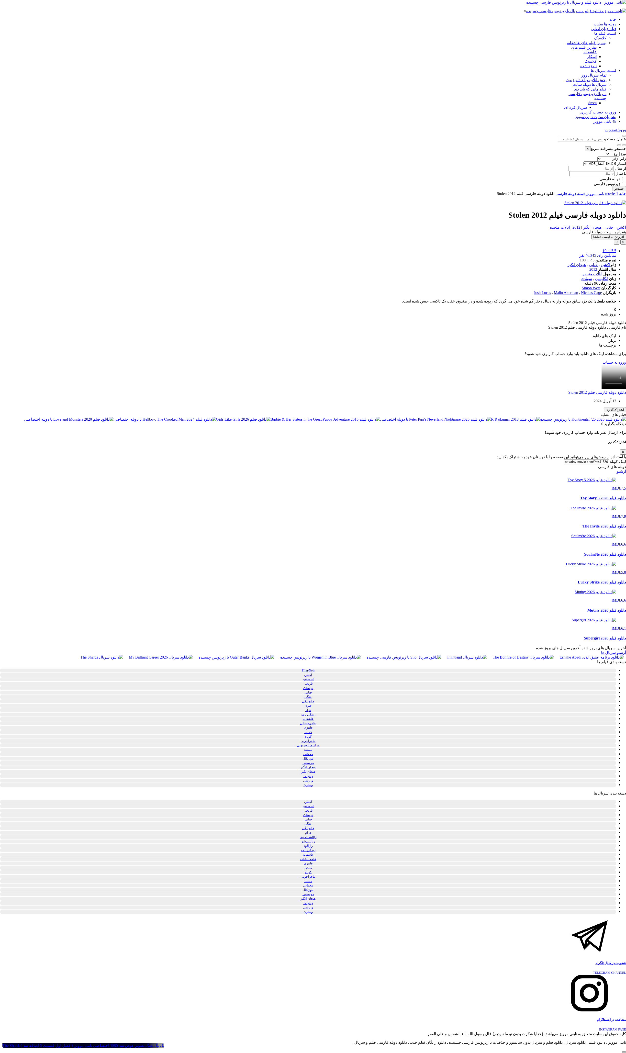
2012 (576, 227)
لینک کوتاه (618, 461)
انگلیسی (601, 279)
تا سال (620, 173)
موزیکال (308, 758)
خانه (612, 19)
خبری (308, 705)
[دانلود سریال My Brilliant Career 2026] (160, 657)
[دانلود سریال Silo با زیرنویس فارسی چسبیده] (404, 657)
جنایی (609, 227)
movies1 (611, 193)
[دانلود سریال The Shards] (101, 657)
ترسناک (308, 688)
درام (308, 710)
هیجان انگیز (592, 227)
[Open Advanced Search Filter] (624, 145)
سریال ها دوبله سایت (589, 84)
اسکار (592, 57)
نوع (623, 154)
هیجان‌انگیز (308, 771)
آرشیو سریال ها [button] (613, 652)
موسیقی (308, 763)
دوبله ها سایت (605, 24)
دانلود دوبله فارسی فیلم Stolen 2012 (597, 392)
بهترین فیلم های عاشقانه (586, 43)
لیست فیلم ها (605, 33)
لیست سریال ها (603, 70)
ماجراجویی (308, 741)
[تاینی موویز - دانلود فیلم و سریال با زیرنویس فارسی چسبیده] (576, 2)
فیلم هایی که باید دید (590, 89)
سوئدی (586, 279)
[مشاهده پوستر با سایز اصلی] (595, 203)
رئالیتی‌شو (308, 841)
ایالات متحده (560, 227)
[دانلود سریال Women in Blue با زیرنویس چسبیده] (320, 657)
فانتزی (308, 727)
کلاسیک (600, 38)
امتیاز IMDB (616, 163)
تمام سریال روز (593, 75)
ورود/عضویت (615, 130)
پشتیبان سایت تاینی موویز (595, 117)
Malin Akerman (566, 293)
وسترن (308, 785)
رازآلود (308, 846)
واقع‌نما (308, 776)
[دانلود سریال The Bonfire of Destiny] (523, 657)
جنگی (308, 697)
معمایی (308, 754)
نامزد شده (588, 66)
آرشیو (621, 471)
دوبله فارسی (610, 179)
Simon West (591, 288)
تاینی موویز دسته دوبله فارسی (580, 193)
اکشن (621, 227)
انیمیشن (308, 679)
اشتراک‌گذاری (615, 410)
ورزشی (308, 780)
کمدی (308, 732)
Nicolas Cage (591, 293)
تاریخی (308, 683)
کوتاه (308, 736)
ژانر (623, 159)
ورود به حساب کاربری (598, 112)
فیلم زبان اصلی (603, 29)
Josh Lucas (542, 293)
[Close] (624, 135)
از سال (620, 168)
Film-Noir (308, 670)
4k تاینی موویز (604, 121)
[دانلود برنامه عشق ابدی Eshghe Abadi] (591, 657)
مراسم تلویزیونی (308, 745)
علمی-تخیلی (308, 723)
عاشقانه (308, 719)
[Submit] (619, 145)
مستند (308, 749)
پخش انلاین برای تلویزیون (586, 80)
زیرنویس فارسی (607, 184)
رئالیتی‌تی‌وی (308, 837)
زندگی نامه (308, 714)
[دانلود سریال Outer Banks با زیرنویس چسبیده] (236, 657)
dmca (592, 103)
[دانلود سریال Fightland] (467, 657)
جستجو (619, 188)
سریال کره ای (575, 107)
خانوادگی (308, 701)
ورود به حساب (614, 362)
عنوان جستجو (615, 139)
